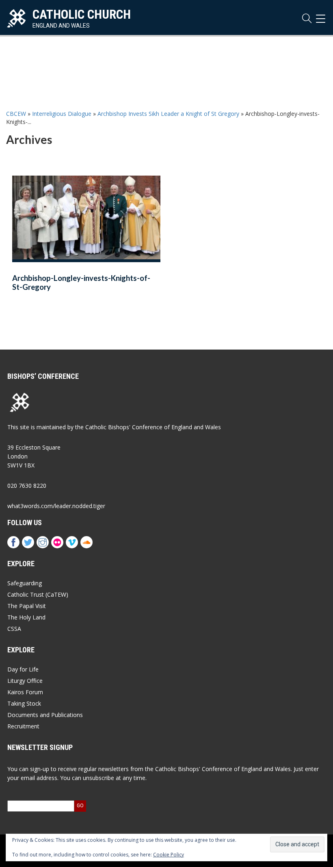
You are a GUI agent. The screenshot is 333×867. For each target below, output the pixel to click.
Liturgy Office (25, 680)
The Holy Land (26, 617)
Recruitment (23, 726)
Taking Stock (24, 703)
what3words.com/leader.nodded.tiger (56, 506)
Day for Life (23, 669)
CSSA (14, 628)
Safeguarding (24, 583)
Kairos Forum (25, 692)
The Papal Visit (26, 606)
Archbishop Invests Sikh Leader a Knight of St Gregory (168, 113)
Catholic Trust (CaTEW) (37, 594)
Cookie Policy (168, 854)
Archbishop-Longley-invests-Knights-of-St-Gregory (81, 283)
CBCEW (16, 113)
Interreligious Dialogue (61, 113)
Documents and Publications (45, 715)
